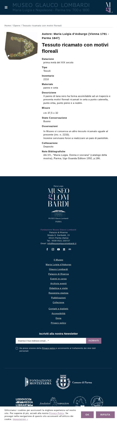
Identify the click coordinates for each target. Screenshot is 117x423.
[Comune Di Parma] (74, 376)
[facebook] (47, 249)
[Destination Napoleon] (79, 397)
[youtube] (58, 249)
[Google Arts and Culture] (64, 249)
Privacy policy (49, 348)
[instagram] (53, 249)
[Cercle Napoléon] (97, 397)
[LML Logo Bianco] (24, 397)
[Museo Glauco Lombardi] (109, 3)
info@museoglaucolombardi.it (61, 243)
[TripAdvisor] (70, 249)
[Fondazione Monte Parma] (38, 378)
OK (87, 414)
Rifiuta (105, 414)
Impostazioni (20, 419)
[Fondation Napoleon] (54, 398)
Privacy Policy (56, 413)
